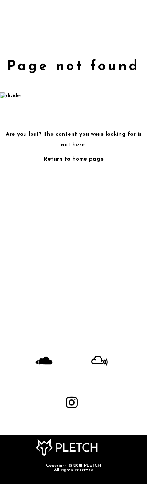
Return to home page (74, 159)
